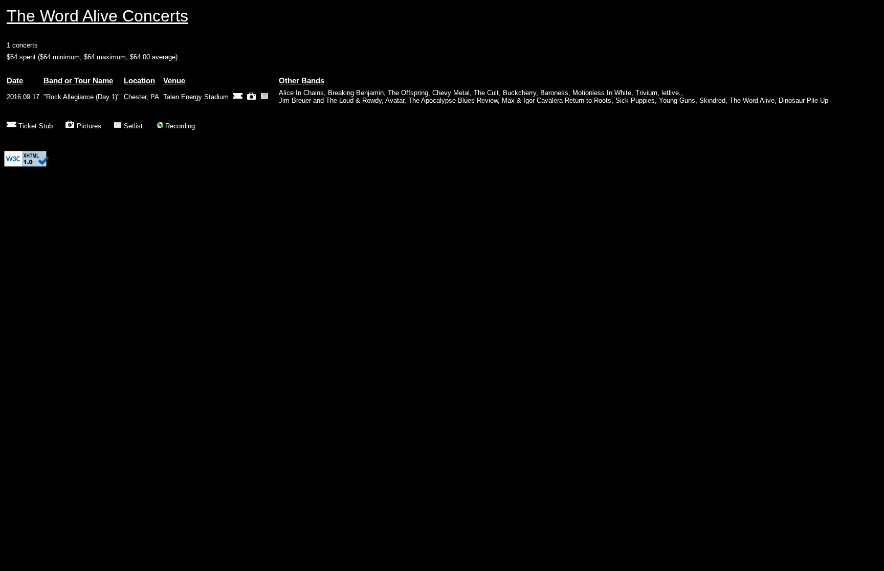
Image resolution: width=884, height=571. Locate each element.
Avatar (394, 100)
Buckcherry (519, 93)
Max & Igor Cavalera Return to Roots (556, 100)
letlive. (671, 93)
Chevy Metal (451, 93)
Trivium (646, 93)
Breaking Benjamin (356, 93)
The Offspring (408, 93)
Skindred (712, 100)
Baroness (554, 93)
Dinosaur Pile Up (803, 100)
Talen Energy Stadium (196, 97)
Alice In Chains (301, 93)
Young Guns (677, 100)
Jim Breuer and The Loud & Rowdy (330, 100)
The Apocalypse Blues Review (453, 100)
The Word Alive (752, 100)
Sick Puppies (635, 100)
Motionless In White (601, 93)
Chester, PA (141, 97)
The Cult (486, 93)
